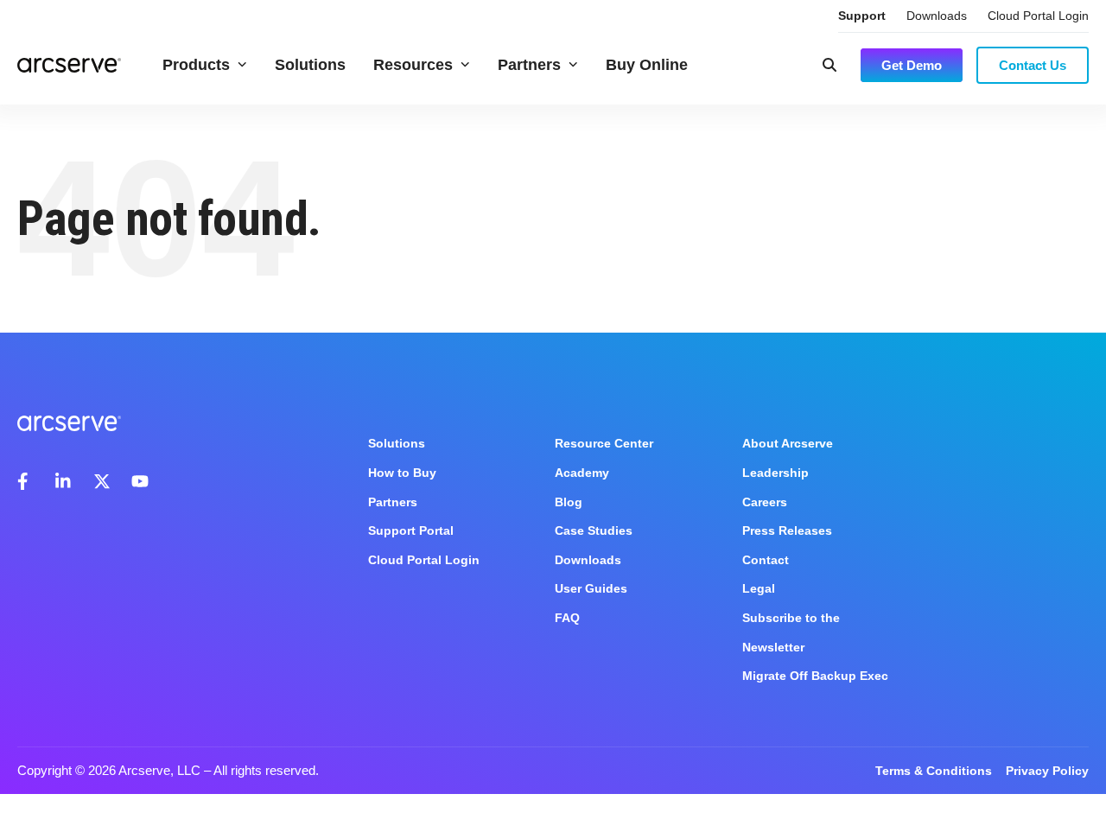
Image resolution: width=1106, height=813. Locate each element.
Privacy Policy (1047, 771)
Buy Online (647, 64)
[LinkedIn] (64, 481)
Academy (582, 473)
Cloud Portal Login (1038, 15)
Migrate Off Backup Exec (815, 676)
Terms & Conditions (933, 771)
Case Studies (593, 530)
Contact (765, 560)
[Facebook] (26, 481)
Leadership (775, 473)
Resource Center (604, 443)
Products (196, 64)
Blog (568, 502)
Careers (764, 502)
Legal (758, 588)
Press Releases (787, 530)
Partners (529, 64)
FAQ (567, 618)
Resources (413, 64)
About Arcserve (787, 443)
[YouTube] (140, 481)
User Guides (591, 588)
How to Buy (402, 473)
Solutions (310, 64)
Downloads (936, 15)
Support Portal (411, 530)
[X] (102, 481)
